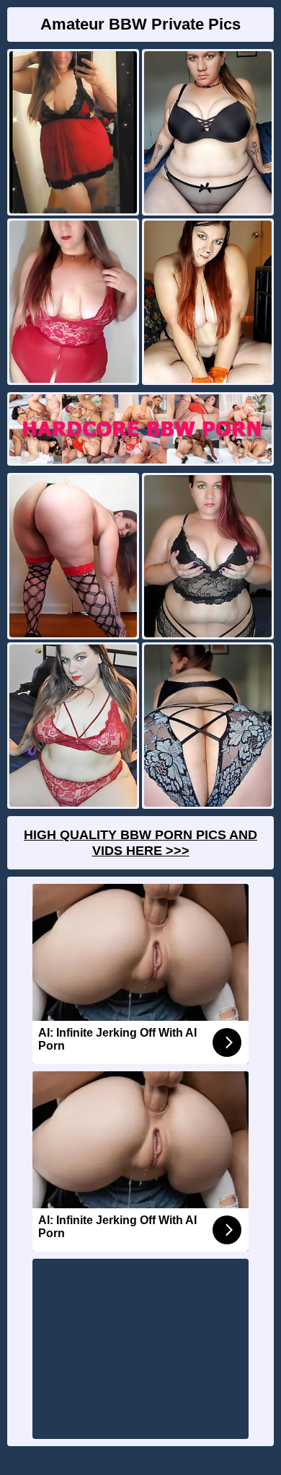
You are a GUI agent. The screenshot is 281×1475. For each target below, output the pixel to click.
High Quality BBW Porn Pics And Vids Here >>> (140, 843)
